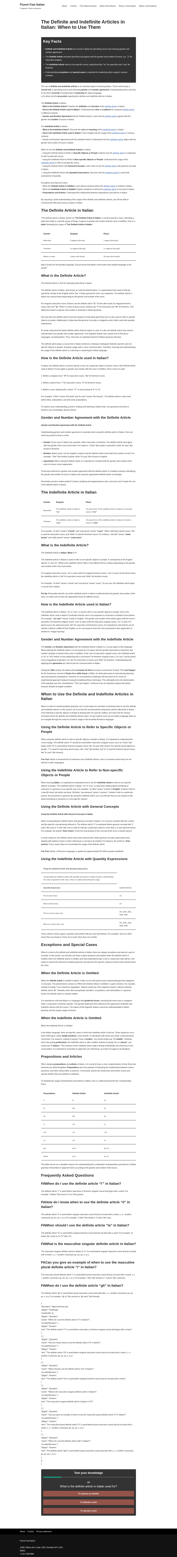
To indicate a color (88, 1502)
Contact (73, 6)
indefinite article (109, 130)
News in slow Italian (127, 6)
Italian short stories (108, 6)
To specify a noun (88, 1511)
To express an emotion (88, 1494)
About (64, 6)
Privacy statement (44, 1531)
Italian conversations (148, 6)
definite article (111, 106)
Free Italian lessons (88, 6)
